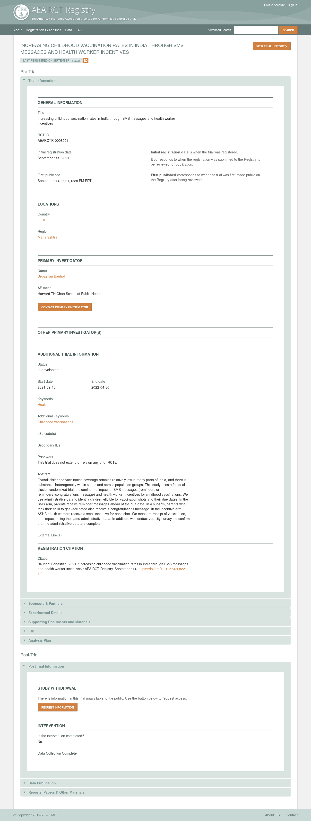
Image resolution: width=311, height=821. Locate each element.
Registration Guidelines (43, 29)
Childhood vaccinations (55, 421)
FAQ (79, 29)
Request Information (57, 707)
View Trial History (270, 46)
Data (68, 29)
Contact (292, 815)
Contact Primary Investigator (64, 307)
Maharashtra (47, 237)
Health (43, 404)
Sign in (292, 5)
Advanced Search (219, 30)
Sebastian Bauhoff (52, 276)
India (41, 219)
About (17, 29)
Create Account (274, 5)
